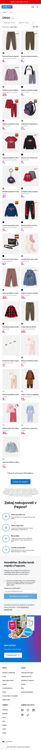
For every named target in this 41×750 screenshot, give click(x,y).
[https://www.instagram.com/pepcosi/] (28, 710)
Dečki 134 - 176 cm (9, 22)
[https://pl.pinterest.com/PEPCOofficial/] (22, 715)
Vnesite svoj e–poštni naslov (12, 588)
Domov (5, 12)
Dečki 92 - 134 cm (24, 22)
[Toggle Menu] (37, 7)
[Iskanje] (33, 7)
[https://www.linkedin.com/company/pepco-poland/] (33, 710)
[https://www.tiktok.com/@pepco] (28, 715)
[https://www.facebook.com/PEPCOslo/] (22, 710)
